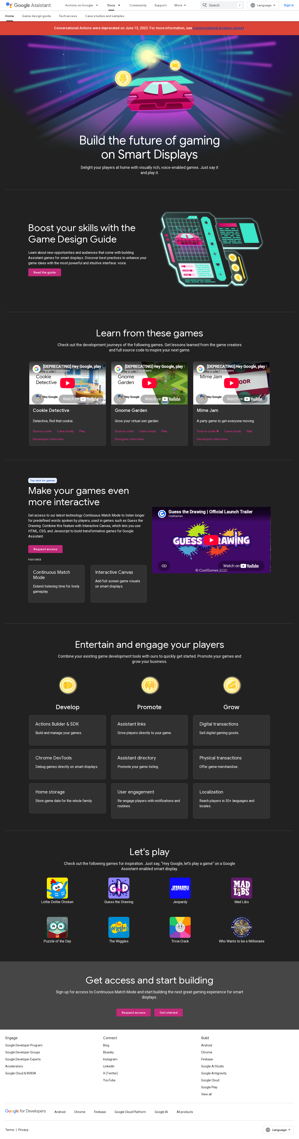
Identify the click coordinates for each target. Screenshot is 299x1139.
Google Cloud (210, 1080)
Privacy (23, 1130)
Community (138, 5)
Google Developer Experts (23, 1059)
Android (206, 1045)
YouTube (109, 1080)
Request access (45, 549)
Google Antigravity (214, 1073)
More (178, 5)
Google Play (209, 1087)
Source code (42, 431)
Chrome (206, 1052)
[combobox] (222, 5)
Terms (9, 1130)
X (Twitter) (110, 1073)
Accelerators (14, 1066)
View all (206, 1094)
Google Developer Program (23, 1045)
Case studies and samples (104, 16)
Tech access (68, 16)
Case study (65, 431)
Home (9, 16)
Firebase (207, 1059)
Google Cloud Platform (130, 1112)
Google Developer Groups (22, 1052)
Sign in (289, 5)
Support (161, 5)
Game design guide (36, 16)
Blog (106, 1045)
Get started (169, 1013)
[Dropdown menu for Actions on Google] (98, 5)
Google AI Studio (212, 1066)
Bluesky (108, 1052)
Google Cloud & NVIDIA (20, 1073)
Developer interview (48, 439)
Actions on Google (79, 5)
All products (185, 1112)
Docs (111, 5)
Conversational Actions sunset (218, 28)
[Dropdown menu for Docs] (120, 5)
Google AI (161, 1112)
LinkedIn (108, 1066)
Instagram (110, 1059)
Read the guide (44, 272)
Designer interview (129, 439)
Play (82, 431)
